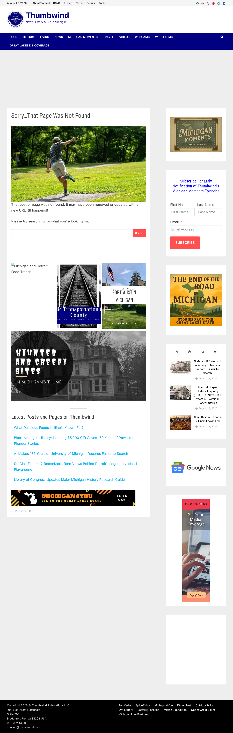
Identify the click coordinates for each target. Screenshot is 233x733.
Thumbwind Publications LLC (50, 705)
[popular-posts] (176, 351)
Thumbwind (47, 15)
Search (139, 233)
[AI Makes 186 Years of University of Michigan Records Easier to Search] (180, 362)
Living (44, 37)
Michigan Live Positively (134, 714)
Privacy (68, 3)
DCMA (57, 3)
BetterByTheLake (148, 709)
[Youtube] (203, 3)
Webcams (142, 37)
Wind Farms (164, 37)
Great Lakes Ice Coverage (29, 45)
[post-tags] (215, 351)
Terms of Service (86, 3)
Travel (108, 37)
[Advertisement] (116, 75)
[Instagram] (219, 3)
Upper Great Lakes (203, 709)
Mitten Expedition (175, 709)
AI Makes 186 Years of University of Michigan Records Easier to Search (71, 454)
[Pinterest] (213, 3)
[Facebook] (198, 3)
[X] (208, 3)
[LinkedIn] (224, 3)
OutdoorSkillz (204, 705)
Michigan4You (164, 705)
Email (174, 222)
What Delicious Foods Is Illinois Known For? (48, 428)
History (29, 37)
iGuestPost (184, 705)
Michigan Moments (83, 37)
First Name (179, 205)
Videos (124, 37)
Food (13, 37)
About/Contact (41, 3)
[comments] (202, 351)
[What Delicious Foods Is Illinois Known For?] (180, 418)
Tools (102, 3)
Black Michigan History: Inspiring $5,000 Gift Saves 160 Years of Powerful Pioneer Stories (207, 395)
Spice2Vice (143, 705)
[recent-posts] (189, 351)
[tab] (176, 351)
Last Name (205, 205)
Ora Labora (126, 709)
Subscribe (185, 243)
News (59, 37)
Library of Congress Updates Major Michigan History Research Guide (69, 480)
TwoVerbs (125, 705)
